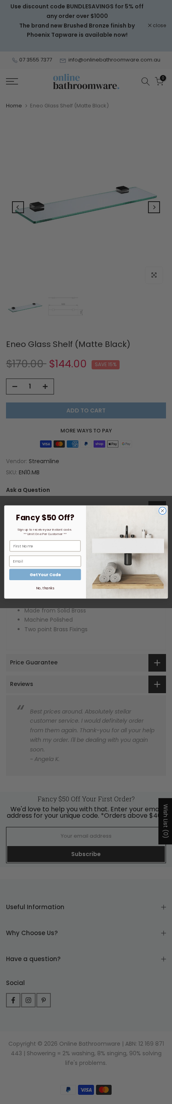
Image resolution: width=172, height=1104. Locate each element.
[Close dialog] (162, 510)
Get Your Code (45, 575)
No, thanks (45, 588)
